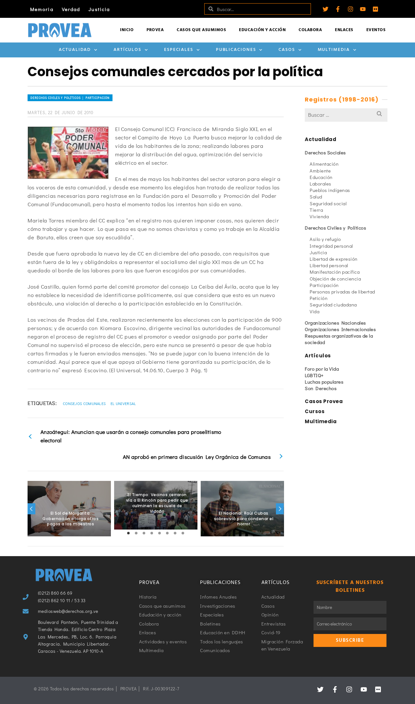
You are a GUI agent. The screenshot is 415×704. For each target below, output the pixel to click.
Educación (321, 177)
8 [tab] (183, 533)
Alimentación (324, 164)
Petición (318, 298)
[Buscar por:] (346, 114)
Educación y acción (262, 30)
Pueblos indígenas (330, 190)
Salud (316, 196)
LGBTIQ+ (314, 375)
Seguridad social (328, 203)
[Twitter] (325, 9)
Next (280, 508)
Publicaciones (236, 50)
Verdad (71, 9)
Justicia (99, 9)
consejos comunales (84, 403)
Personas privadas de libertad (342, 291)
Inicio (127, 30)
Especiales (178, 50)
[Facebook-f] (338, 9)
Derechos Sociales (325, 152)
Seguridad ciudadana (333, 304)
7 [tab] (175, 533)
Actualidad (75, 50)
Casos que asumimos (201, 30)
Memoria (41, 9)
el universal (123, 403)
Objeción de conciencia (335, 278)
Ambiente (320, 170)
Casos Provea (324, 401)
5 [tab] (159, 533)
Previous (31, 508)
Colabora (310, 30)
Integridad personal (331, 246)
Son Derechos (321, 388)
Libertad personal (329, 265)
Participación (324, 285)
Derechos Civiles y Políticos (335, 227)
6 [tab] (167, 533)
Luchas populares (324, 381)
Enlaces (344, 30)
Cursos (315, 411)
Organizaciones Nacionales (335, 322)
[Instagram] (350, 9)
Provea (155, 30)
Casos (287, 50)
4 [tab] (151, 533)
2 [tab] (136, 533)
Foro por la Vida (322, 368)
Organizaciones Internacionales (340, 329)
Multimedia (334, 50)
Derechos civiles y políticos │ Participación (70, 98)
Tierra (316, 210)
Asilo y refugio (325, 239)
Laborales (320, 183)
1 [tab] (128, 533)
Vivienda (319, 216)
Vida (314, 311)
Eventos (376, 30)
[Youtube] (363, 9)
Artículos (127, 50)
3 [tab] (144, 533)
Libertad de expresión (334, 259)
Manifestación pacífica (335, 271)
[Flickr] (375, 9)
